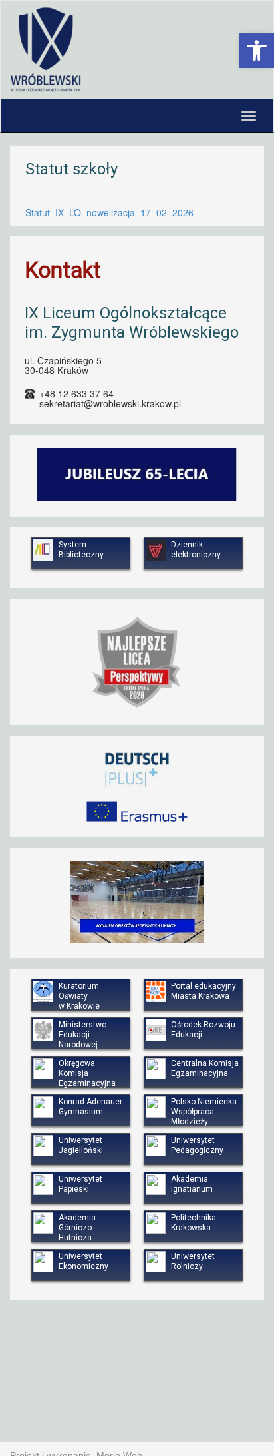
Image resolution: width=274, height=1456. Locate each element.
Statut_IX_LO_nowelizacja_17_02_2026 (109, 212)
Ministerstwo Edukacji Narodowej (82, 1034)
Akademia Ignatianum (192, 1184)
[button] (256, 50)
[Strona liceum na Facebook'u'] (257, 23)
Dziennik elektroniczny (196, 549)
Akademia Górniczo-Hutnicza (77, 1227)
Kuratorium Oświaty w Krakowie (79, 996)
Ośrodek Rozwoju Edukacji (203, 1029)
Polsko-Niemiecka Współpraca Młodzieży (204, 1111)
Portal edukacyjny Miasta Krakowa (203, 991)
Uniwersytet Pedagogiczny (197, 1145)
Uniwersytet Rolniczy (193, 1261)
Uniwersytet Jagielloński (81, 1145)
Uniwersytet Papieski (80, 1184)
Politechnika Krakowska (193, 1222)
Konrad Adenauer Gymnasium (90, 1106)
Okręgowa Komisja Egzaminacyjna (87, 1073)
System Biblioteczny (81, 549)
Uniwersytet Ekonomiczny (83, 1261)
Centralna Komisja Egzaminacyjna (205, 1068)
